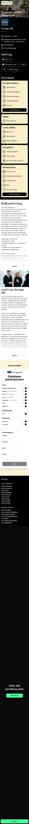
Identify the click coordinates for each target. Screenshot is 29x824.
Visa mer (14, 266)
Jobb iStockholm (6, 486)
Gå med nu (14, 696)
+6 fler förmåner (14, 194)
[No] (26, 388)
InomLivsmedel (6, 510)
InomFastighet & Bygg (8, 514)
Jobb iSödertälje (6, 492)
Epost (4, 448)
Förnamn (4, 435)
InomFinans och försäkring (9, 512)
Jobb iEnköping (6, 494)
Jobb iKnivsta (5, 497)
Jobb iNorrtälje (5, 501)
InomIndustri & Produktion (9, 520)
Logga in (21, 3)
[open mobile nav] (26, 2)
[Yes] (23, 388)
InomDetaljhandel (6, 522)
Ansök (14, 821)
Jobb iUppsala (5, 503)
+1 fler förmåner (14, 110)
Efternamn (5, 442)
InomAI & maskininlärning (9, 516)
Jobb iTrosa (4, 490)
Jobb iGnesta (5, 499)
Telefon (4, 454)
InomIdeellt (4, 518)
